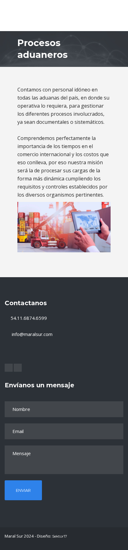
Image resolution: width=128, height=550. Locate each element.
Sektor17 (59, 536)
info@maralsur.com (32, 334)
